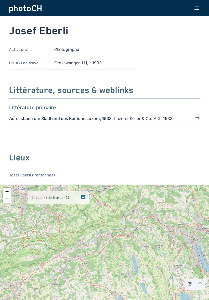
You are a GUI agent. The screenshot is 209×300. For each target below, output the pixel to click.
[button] (7, 191)
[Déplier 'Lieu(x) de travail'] (33, 197)
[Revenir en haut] (200, 284)
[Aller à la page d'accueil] (25, 8)
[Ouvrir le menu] (197, 8)
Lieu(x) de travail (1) (52, 197)
